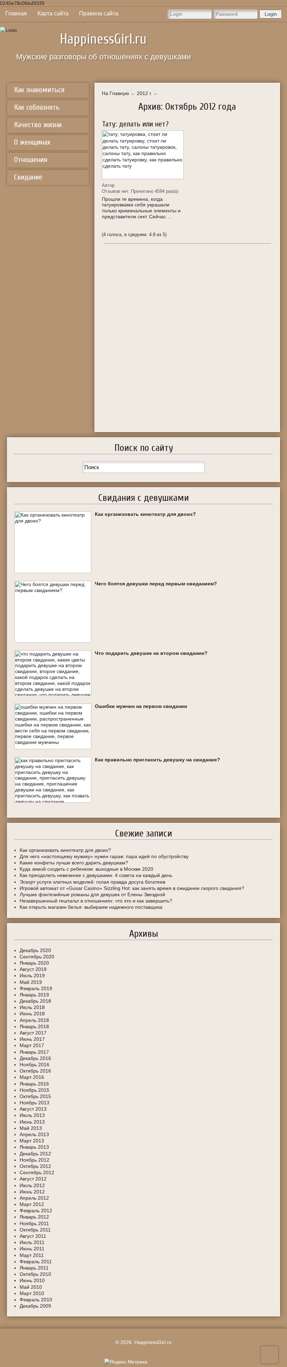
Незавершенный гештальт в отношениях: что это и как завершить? (96, 901)
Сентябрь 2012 (37, 1172)
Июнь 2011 (32, 1248)
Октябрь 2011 (35, 1230)
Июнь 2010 (32, 1280)
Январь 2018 (34, 1026)
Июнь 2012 (32, 1191)
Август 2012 (33, 1179)
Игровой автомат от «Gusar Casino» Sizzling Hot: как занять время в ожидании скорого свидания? (132, 888)
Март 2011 (32, 1255)
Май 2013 (31, 1128)
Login (271, 14)
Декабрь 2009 (35, 1306)
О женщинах (32, 142)
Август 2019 (33, 969)
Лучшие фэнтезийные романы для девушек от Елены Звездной (92, 894)
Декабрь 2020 (35, 950)
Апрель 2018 (34, 1020)
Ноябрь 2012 (34, 1160)
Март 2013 (32, 1140)
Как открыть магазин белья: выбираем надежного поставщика (91, 907)
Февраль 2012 (36, 1210)
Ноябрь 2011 (34, 1223)
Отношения (30, 159)
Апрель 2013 (34, 1134)
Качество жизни (38, 124)
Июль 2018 (32, 1007)
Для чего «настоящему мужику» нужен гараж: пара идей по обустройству (104, 856)
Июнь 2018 (32, 1013)
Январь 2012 (34, 1217)
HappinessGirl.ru (103, 39)
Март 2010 (32, 1293)
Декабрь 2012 (35, 1153)
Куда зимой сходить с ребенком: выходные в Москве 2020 (86, 869)
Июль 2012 (32, 1185)
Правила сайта (98, 13)
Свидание (28, 177)
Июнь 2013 (32, 1122)
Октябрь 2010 (35, 1274)
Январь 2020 (34, 963)
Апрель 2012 (34, 1198)
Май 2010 (31, 1287)
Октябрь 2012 (35, 1166)
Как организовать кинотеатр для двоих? (145, 514)
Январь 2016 (34, 1084)
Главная (16, 13)
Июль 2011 (32, 1242)
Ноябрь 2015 (34, 1090)
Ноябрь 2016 (34, 1064)
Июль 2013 (32, 1115)
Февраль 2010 (36, 1299)
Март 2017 (32, 1045)
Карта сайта (53, 13)
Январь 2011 (34, 1268)
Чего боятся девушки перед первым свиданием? (156, 583)
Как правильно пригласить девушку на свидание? (157, 759)
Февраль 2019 (36, 988)
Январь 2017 (34, 1052)
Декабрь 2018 (35, 1001)
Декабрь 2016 (35, 1058)
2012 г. (144, 93)
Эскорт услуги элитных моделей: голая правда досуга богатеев (92, 882)
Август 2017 (33, 1033)
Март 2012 (32, 1204)
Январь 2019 (34, 994)
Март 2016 (32, 1077)
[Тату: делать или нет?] (143, 154)
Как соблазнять (36, 107)
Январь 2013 (34, 1147)
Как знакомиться (39, 89)
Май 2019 (31, 982)
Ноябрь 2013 (34, 1102)
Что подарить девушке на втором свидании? (151, 653)
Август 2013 (33, 1109)
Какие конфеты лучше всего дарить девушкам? (74, 862)
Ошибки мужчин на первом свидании (141, 706)
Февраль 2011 (36, 1261)
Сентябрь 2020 (37, 956)
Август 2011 (33, 1236)
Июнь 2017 (32, 1039)
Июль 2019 (32, 975)
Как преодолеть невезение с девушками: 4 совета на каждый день (96, 875)
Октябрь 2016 (35, 1071)
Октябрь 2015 (35, 1096)
